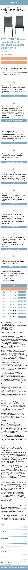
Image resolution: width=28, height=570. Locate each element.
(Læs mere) (4, 51)
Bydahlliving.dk (17, 72)
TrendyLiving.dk (13, 70)
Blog (9, 567)
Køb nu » (14, 63)
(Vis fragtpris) (8, 54)
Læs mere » (14, 58)
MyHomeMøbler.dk (6, 72)
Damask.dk (5, 70)
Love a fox (14, 3)
